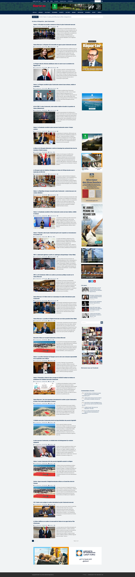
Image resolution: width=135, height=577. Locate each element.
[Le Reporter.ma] (39, 5)
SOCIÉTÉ (61, 12)
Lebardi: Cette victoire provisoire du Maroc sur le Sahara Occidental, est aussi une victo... (92, 399)
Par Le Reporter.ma (37, 26)
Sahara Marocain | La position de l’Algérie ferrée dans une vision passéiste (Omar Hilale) (55, 318)
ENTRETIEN (80, 12)
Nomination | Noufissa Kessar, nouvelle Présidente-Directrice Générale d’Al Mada (96, 296)
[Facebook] (90, 1)
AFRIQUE (41, 12)
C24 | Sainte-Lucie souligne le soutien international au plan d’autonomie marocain (53, 502)
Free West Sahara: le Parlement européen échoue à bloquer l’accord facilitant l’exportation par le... (91, 394)
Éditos (51, 1)
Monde (54, 26)
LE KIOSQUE (70, 1)
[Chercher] (102, 1)
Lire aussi (56, 1)
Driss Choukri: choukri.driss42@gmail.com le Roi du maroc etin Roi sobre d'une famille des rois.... (92, 404)
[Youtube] (93, 1)
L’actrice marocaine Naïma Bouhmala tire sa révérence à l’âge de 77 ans (95, 315)
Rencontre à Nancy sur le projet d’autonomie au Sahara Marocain (49, 337)
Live (48, 1)
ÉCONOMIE (54, 12)
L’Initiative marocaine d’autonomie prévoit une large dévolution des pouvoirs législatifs (54, 420)
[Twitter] (92, 1)
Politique (51, 152)
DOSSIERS (87, 12)
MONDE (73, 12)
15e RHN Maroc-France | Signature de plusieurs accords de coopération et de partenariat (90, 276)
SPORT (93, 12)
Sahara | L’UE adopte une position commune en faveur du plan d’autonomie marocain (54, 24)
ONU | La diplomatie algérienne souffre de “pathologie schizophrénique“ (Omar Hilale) (54, 254)
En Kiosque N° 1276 (92, 41)
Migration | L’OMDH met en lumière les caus (48, 16)
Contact (44, 1)
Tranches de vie (63, 1)
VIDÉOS (99, 12)
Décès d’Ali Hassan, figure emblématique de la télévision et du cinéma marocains (96, 308)
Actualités (51, 26)
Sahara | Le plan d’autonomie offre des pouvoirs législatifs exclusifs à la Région (52, 461)
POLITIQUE (47, 12)
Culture (50, 381)
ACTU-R (34, 12)
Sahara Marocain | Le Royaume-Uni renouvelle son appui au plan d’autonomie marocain (54, 44)
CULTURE (68, 12)
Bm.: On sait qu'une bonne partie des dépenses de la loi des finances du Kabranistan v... (90, 412)
